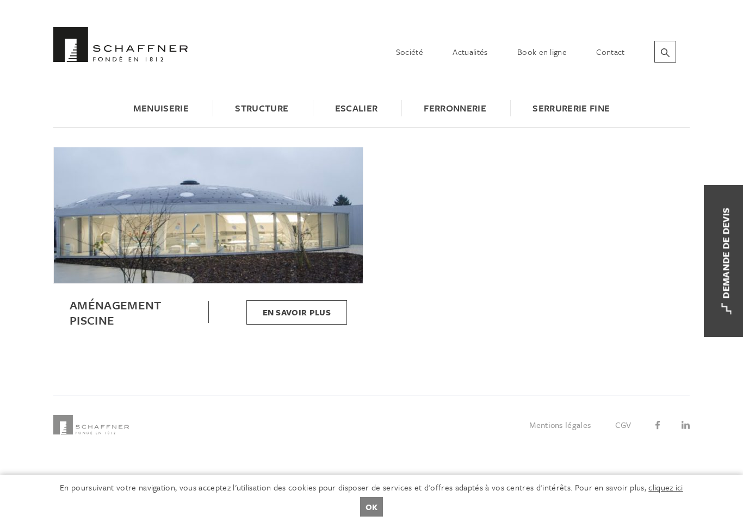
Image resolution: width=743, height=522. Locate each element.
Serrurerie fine (571, 108)
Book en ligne (542, 52)
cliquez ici (665, 487)
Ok (371, 507)
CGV (623, 425)
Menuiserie (161, 108)
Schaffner (120, 44)
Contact (610, 52)
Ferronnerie (455, 108)
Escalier (356, 108)
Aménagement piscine (116, 312)
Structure (261, 108)
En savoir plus (297, 312)
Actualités (470, 52)
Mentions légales (560, 425)
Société (409, 52)
